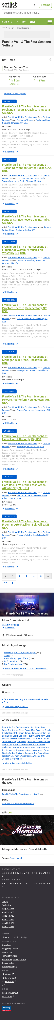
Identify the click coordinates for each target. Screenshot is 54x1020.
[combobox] (27, 12)
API (3, 985)
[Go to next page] (12, 583)
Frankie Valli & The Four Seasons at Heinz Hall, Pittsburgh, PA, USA (25, 437)
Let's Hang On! (10, 661)
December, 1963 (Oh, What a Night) (20, 653)
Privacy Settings (9, 966)
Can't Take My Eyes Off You (16, 658)
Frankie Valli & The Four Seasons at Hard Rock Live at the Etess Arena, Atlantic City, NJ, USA (25, 485)
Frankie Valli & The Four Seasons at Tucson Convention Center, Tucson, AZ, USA (27, 168)
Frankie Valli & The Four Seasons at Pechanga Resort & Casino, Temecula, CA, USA (26, 109)
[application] (27, 830)
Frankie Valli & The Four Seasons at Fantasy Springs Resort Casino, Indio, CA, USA (26, 219)
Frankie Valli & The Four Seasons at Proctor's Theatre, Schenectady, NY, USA (25, 308)
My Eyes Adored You (13, 664)
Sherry (7, 655)
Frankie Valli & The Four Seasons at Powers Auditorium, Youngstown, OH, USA (26, 400)
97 (5, 583)
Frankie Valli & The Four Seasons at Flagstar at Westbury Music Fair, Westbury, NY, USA (25, 250)
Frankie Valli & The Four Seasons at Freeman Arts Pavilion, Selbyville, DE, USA (25, 524)
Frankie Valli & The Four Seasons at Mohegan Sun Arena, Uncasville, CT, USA (25, 360)
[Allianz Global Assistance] (6, 1008)
